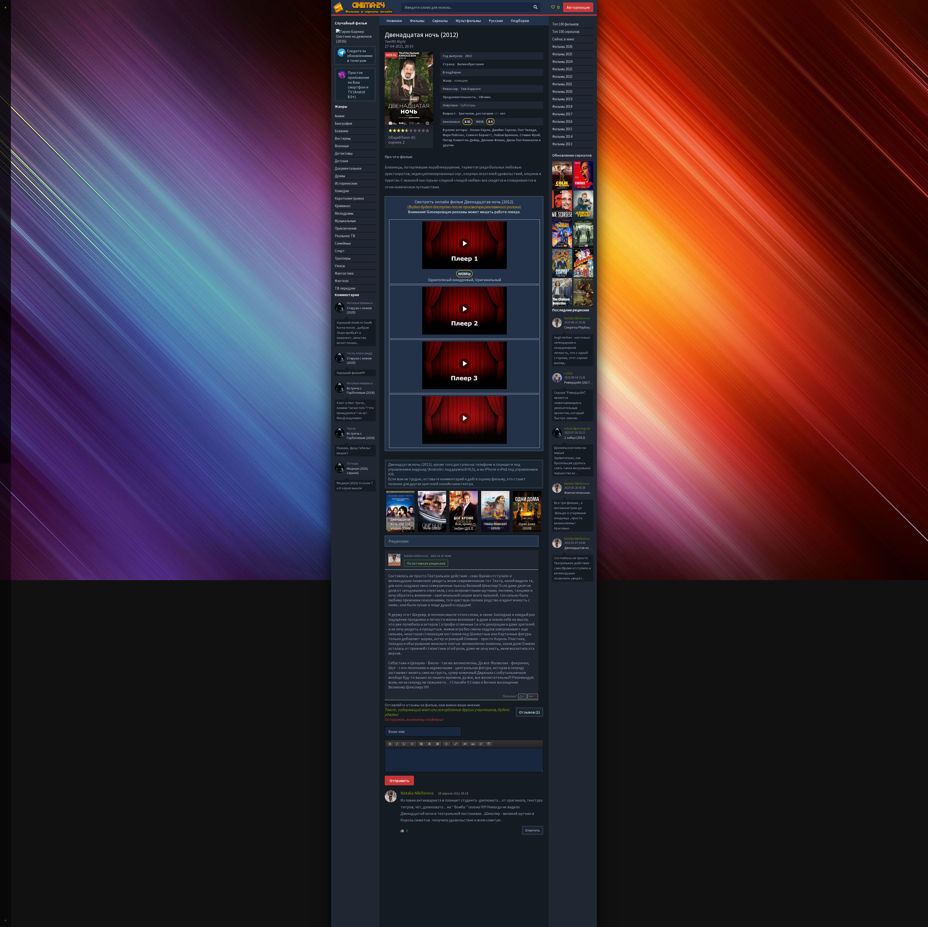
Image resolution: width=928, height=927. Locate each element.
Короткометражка (349, 198)
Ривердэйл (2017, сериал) (583, 382)
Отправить (399, 780)
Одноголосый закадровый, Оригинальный (464, 276)
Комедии (342, 191)
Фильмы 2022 (562, 76)
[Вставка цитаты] (473, 744)
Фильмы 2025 (562, 54)
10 (427, 130)
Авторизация (578, 7)
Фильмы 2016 (562, 121)
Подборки (520, 20)
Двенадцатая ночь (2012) (583, 548)
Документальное (348, 168)
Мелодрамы (344, 213)
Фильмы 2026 (562, 46)
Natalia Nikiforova (416, 556)
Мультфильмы (468, 20)
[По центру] (429, 744)
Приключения (345, 228)
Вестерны (343, 138)
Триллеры (342, 258)
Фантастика (344, 273)
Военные (342, 146)
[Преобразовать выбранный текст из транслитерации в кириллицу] (481, 744)
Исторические (346, 183)
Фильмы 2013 (562, 144)
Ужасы (340, 265)
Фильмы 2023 (562, 69)
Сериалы (440, 20)
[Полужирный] (390, 744)
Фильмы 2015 (562, 129)
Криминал (342, 206)
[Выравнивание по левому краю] (421, 744)
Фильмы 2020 (562, 91)
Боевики (341, 131)
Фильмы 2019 (562, 99)
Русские (496, 20)
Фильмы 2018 (562, 106)
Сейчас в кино (563, 39)
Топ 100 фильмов (565, 24)
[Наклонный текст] (396, 744)
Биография (343, 123)
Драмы (340, 176)
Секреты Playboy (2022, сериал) (588, 327)
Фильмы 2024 (562, 61)
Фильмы (417, 20)
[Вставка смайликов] (446, 744)
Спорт (340, 250)
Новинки (394, 20)
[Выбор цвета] (456, 744)
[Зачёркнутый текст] (412, 744)
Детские (341, 161)
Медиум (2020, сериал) (357, 470)
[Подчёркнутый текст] (404, 744)
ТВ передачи (345, 288)
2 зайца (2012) (574, 437)
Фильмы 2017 (562, 114)
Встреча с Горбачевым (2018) (361, 390)
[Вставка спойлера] (489, 744)
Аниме (340, 116)
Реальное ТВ (345, 236)
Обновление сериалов (572, 155)
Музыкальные (345, 221)
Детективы (344, 153)
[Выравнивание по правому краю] (437, 744)
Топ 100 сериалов (566, 31)
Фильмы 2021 (562, 84)
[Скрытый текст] (465, 744)
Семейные (343, 243)
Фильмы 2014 (562, 136)
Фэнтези (341, 280)
